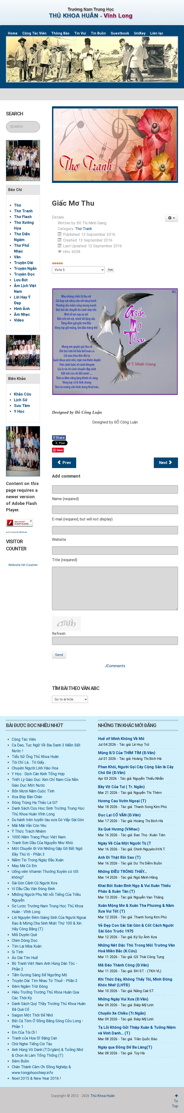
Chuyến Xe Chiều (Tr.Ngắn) (122, 1013)
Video (19, 320)
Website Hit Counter (23, 565)
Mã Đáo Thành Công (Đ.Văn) (123, 965)
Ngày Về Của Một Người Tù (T (124, 843)
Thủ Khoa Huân (102, 1096)
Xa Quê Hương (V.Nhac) (118, 829)
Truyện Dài (23, 262)
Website (59, 539)
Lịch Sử (20, 400)
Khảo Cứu (22, 394)
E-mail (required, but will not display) (82, 519)
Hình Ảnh (22, 308)
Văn (17, 257)
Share (59, 438)
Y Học (19, 411)
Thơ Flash (23, 217)
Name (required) (65, 499)
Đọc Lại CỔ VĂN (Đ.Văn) (119, 815)
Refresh (58, 633)
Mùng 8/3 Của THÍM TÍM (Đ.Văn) (126, 753)
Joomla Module (19, 532)
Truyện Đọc (24, 274)
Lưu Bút (21, 280)
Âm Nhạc (22, 314)
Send (59, 655)
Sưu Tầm (22, 405)
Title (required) (64, 560)
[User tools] (171, 218)
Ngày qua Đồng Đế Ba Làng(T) (125, 1047)
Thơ (17, 205)
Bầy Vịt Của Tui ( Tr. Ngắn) (121, 787)
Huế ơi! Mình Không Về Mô (121, 738)
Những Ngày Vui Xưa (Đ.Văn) (123, 999)
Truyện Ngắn (25, 268)
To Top (175, 1103)
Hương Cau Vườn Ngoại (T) (122, 801)
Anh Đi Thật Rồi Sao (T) (119, 857)
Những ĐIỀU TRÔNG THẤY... (122, 871)
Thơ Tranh (23, 211)
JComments (115, 666)
